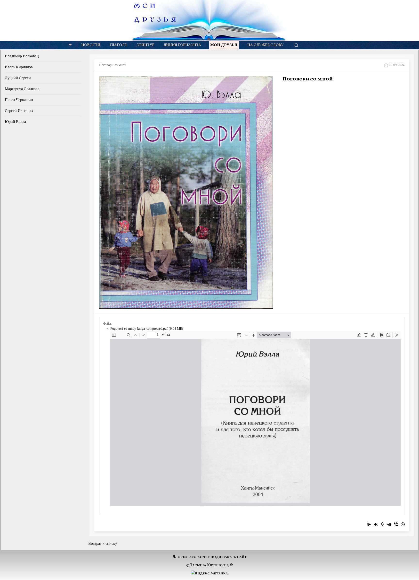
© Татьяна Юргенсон (207, 565)
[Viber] (396, 524)
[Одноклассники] (382, 524)
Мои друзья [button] (223, 45)
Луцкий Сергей (18, 78)
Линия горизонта (182, 45)
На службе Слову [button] (265, 45)
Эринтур (145, 45)
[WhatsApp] (403, 524)
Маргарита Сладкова (22, 89)
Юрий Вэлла (15, 122)
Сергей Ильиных (19, 111)
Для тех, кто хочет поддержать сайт (209, 557)
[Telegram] (389, 524)
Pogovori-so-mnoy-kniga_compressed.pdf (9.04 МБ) (146, 328)
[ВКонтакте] (376, 524)
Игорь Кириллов (19, 67)
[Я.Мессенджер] (369, 524)
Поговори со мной (308, 79)
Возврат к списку (102, 543)
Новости (90, 45)
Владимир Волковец (22, 56)
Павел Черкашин (19, 100)
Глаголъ (119, 45)
